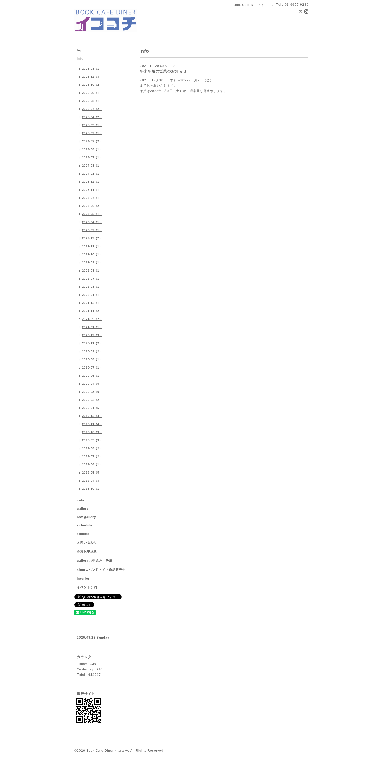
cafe (80, 500)
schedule (84, 525)
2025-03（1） (92, 125)
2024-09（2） (92, 141)
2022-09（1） (92, 262)
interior (83, 578)
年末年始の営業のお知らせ (163, 71)
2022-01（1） (92, 294)
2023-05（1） (92, 214)
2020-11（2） (92, 343)
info (80, 58)
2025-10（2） (92, 84)
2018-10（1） (92, 488)
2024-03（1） (92, 165)
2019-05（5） (92, 472)
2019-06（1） (92, 464)
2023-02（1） (92, 230)
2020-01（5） (92, 407)
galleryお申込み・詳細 (95, 560)
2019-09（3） (92, 440)
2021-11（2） (92, 310)
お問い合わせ (87, 542)
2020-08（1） (92, 359)
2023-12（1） (92, 181)
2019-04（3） (92, 480)
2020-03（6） (92, 391)
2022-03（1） (92, 286)
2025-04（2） (92, 117)
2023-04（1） (92, 222)
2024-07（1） (92, 157)
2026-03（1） (92, 68)
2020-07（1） (92, 367)
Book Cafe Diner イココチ (107, 750)
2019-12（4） (92, 416)
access (83, 534)
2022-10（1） (92, 254)
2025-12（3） (92, 76)
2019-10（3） (92, 432)
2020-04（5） (92, 383)
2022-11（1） (92, 246)
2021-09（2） (92, 319)
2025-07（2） (92, 109)
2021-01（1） (92, 327)
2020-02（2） (92, 399)
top (79, 50)
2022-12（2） (92, 238)
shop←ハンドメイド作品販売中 (101, 570)
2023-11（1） (92, 189)
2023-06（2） (92, 205)
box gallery (86, 517)
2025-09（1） (92, 92)
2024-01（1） (92, 173)
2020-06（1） (92, 375)
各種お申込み (87, 551)
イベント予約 (87, 587)
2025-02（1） (92, 133)
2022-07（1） (92, 278)
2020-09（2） (92, 351)
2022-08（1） (92, 270)
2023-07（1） (92, 197)
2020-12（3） (92, 335)
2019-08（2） (92, 448)
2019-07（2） (92, 456)
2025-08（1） (92, 100)
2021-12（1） (92, 302)
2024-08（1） (92, 149)
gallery (83, 509)
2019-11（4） (92, 424)
